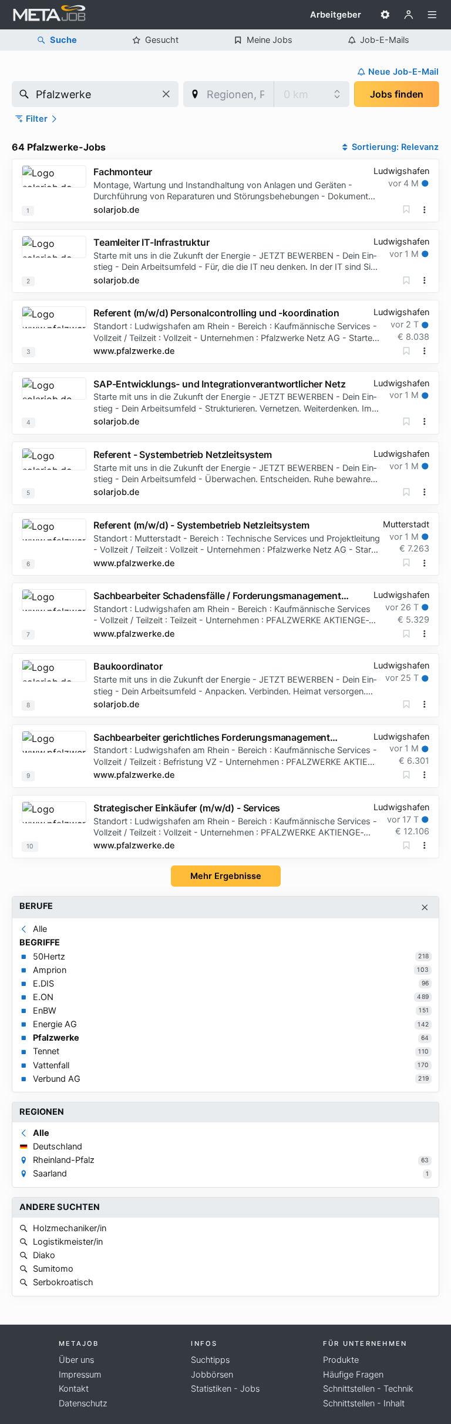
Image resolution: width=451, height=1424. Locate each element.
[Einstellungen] (385, 14)
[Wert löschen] (166, 94)
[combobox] (95, 94)
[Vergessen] (406, 209)
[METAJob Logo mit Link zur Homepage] (49, 15)
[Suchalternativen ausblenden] (425, 907)
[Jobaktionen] (424, 209)
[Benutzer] (408, 14)
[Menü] (432, 14)
